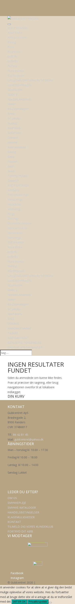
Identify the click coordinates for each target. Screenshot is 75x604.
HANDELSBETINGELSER (23, 512)
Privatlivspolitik (38, 601)
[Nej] (50, 602)
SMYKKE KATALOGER (22, 507)
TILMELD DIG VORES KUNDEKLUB (30, 526)
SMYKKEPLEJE (17, 503)
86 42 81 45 (20, 435)
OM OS (12, 498)
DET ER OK (19, 601)
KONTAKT (14, 522)
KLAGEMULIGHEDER (21, 517)
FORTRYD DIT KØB (20, 531)
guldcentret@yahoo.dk (28, 439)
